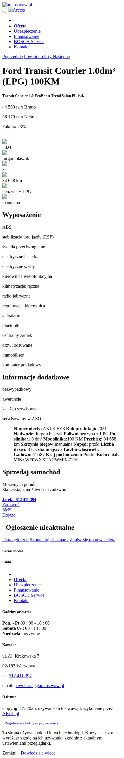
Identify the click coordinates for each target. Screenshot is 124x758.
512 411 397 (20, 675)
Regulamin (13, 723)
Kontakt (21, 46)
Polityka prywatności (41, 723)
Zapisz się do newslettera (92, 539)
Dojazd (9, 515)
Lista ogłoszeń (15, 539)
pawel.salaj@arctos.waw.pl (39, 685)
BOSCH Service (29, 41)
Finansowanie (26, 36)
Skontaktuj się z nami (49, 539)
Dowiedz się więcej (39, 752)
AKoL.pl (10, 713)
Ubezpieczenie (27, 31)
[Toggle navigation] (4, 11)
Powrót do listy (38, 56)
